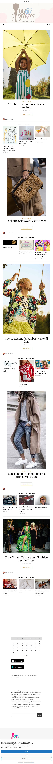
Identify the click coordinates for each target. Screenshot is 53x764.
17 (13, 648)
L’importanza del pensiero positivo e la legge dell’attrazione (9, 148)
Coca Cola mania (24, 384)
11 (17, 645)
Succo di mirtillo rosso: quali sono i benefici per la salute (26, 509)
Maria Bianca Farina (41, 507)
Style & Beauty (26, 101)
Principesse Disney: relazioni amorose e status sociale (41, 255)
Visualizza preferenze (26, 758)
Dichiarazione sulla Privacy (29, 762)
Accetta (26, 751)
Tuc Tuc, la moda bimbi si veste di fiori (26, 340)
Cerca (39, 715)
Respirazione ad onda (25, 252)
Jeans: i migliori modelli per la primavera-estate (26, 475)
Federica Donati (9, 119)
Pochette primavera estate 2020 (26, 221)
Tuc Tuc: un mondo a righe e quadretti (26, 105)
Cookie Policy (20, 762)
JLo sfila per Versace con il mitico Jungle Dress (26, 558)
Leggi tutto (26, 114)
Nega (26, 755)
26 (22, 650)
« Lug (26, 655)
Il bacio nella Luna (8, 247)
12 (22, 645)
